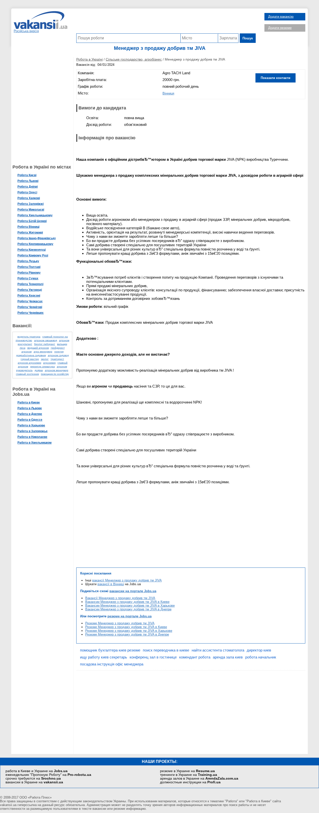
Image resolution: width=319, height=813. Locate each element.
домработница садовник (31, 355)
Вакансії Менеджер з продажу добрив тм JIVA (120, 598)
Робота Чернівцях (30, 313)
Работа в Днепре (29, 414)
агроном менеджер (56, 370)
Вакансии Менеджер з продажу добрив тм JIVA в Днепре (128, 609)
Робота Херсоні (28, 295)
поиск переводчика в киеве (166, 650)
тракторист (57, 359)
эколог (45, 359)
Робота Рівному (29, 272)
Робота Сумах (27, 278)
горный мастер (30, 359)
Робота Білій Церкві (32, 221)
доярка (39, 370)
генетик (59, 351)
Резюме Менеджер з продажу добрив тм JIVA (120, 623)
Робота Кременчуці (31, 249)
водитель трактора (28, 336)
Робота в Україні (89, 59)
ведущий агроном (38, 347)
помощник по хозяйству (55, 374)
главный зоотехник (27, 374)
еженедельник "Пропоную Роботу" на (48, 775)
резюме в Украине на (187, 771)
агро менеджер (43, 351)
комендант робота (194, 657)
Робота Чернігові (29, 307)
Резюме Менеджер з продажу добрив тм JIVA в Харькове (128, 631)
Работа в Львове (29, 408)
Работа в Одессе (29, 419)
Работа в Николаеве (32, 437)
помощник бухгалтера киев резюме (110, 650)
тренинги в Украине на (188, 775)
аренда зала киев (228, 657)
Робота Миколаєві (30, 209)
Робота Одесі (27, 192)
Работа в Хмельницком (34, 442)
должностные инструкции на (190, 782)
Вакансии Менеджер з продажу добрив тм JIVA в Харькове (130, 605)
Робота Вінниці (28, 227)
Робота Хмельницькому (35, 215)
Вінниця (168, 93)
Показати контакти (275, 78)
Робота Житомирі (30, 232)
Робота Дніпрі (27, 186)
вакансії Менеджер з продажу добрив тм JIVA (127, 580)
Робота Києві (26, 175)
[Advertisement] (166, 22)
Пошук (247, 38)
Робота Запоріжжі (30, 204)
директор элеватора (42, 366)
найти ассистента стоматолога (218, 650)
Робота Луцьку (28, 261)
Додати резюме (280, 28)
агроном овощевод (45, 340)
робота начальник (260, 657)
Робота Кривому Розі (32, 255)
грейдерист (58, 347)
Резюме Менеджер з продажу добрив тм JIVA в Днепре (127, 634)
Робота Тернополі (30, 284)
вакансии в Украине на (34, 782)
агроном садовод (58, 355)
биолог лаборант (44, 344)
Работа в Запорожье (32, 431)
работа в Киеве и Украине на (36, 771)
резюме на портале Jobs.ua (129, 616)
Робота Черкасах (30, 301)
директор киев (259, 650)
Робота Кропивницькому (35, 244)
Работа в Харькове (31, 425)
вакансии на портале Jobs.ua (132, 591)
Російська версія (26, 31)
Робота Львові (27, 181)
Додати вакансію (281, 16)
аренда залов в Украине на (199, 778)
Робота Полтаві (28, 267)
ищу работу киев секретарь (103, 657)
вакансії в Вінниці (110, 584)
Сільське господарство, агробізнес (134, 59)
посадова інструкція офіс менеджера (111, 664)
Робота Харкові (28, 198)
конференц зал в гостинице (153, 657)
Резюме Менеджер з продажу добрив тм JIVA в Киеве (126, 627)
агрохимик (49, 362)
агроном (26, 351)
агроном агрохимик (29, 362)
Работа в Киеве (28, 402)
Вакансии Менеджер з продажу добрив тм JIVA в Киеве (127, 602)
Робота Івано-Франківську (36, 238)
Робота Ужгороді (29, 290)
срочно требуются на (33, 778)
